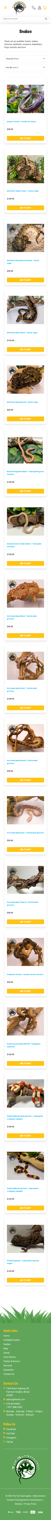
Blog (5, 1348)
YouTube (10, 1433)
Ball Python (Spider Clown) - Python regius (23, 191)
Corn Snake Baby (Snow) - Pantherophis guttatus (25, 833)
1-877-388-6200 (14, 1407)
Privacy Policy (30, 1504)
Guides (6, 1344)
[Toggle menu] (5, 7)
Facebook (11, 1429)
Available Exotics (11, 1340)
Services (7, 1365)
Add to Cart (25, 138)
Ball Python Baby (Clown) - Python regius (22, 333)
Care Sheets (9, 1357)
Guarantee (8, 1369)
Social (6, 1352)
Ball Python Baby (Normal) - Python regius (22, 402)
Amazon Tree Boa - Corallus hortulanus (21, 121)
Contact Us (8, 1374)
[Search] (46, 18)
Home (6, 1335)
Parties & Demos (11, 1361)
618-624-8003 (13, 1403)
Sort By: (9, 68)
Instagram (11, 1437)
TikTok (9, 1442)
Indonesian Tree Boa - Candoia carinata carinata (25, 974)
